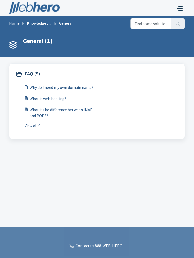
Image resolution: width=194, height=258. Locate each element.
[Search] (178, 23)
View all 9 (32, 125)
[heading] (55, 74)
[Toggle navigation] (180, 8)
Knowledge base (41, 23)
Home (14, 23)
